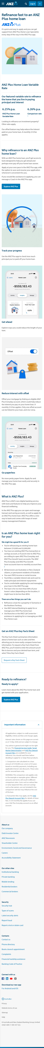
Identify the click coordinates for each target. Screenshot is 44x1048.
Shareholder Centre (9, 843)
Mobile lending (8, 881)
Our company (7, 828)
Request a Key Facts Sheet (14, 660)
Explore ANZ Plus (11, 186)
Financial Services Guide (23, 748)
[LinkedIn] (7, 979)
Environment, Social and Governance (17, 848)
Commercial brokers (10, 891)
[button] (39, 3)
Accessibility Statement (11, 857)
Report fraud (7, 920)
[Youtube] (11, 979)
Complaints (6, 954)
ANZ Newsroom (8, 838)
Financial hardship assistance (13, 959)
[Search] (26, 3)
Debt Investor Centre (10, 833)
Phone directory (8, 944)
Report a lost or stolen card (12, 925)
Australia (7, 999)
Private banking (8, 877)
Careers (5, 853)
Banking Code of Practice (12, 964)
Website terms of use (9, 1008)
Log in (32, 3)
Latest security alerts (10, 915)
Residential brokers (9, 886)
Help (3, 1017)
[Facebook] (3, 979)
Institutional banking (10, 872)
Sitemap (5, 1012)
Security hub (7, 905)
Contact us (6, 939)
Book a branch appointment (13, 949)
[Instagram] (15, 979)
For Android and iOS (10, 988)
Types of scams (8, 910)
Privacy (4, 1003)
